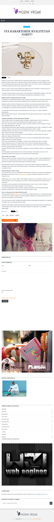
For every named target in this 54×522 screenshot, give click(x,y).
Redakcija (27, 1)
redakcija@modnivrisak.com (41, 494)
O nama (21, 1)
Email (29, 265)
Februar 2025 (5, 414)
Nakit (7, 215)
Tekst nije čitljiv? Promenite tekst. (9, 298)
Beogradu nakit (17, 194)
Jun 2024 (4, 434)
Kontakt (32, 1)
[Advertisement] (27, 318)
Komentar (4, 271)
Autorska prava (38, 518)
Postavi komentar (8, 220)
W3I (34, 518)
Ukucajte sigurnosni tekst (7, 290)
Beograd (17, 215)
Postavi (5, 301)
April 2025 (4, 409)
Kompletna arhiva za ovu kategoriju (10, 439)
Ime (3, 265)
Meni (3, 20)
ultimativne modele (23, 174)
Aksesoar (12, 215)
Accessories (26, 26)
